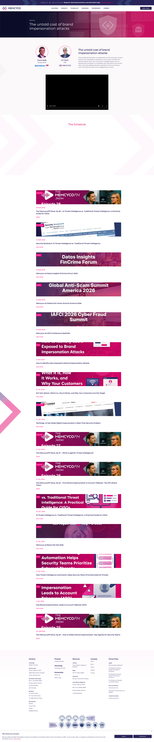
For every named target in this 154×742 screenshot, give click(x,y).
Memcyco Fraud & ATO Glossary (81, 678)
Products (64, 8)
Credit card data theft (34, 675)
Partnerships (96, 8)
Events (92, 667)
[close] (151, 731)
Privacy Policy (113, 659)
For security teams (33, 693)
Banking (31, 703)
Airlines (31, 708)
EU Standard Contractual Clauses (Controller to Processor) (115, 669)
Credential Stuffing (77, 693)
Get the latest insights (78, 672)
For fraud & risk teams (35, 695)
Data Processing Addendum (115, 665)
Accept (123, 736)
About (92, 661)
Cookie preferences (114, 698)
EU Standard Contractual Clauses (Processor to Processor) (115, 676)
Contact (92, 673)
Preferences (142, 736)
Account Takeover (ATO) (79, 684)
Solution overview (33, 665)
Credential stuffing (33, 685)
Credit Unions (32, 706)
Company (106, 8)
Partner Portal (58, 677)
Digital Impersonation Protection (37, 672)
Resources (85, 8)
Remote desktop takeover (35, 683)
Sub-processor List (113, 687)
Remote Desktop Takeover (79, 690)
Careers (93, 670)
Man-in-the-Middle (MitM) (79, 687)
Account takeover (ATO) (35, 670)
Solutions (54, 8)
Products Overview (59, 661)
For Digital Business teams (35, 698)
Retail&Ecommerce (33, 710)
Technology (75, 8)
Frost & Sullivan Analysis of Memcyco (79, 666)
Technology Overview (60, 668)
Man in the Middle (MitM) (35, 680)
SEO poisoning (32, 687)
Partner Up (57, 674)
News (92, 664)
